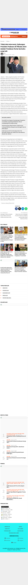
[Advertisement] (14, 14)
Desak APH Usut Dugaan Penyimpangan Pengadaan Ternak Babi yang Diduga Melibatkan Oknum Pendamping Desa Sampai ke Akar (13, 122)
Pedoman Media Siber (14, 533)
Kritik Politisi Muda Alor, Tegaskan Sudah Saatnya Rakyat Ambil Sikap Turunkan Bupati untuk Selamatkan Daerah (6, 270)
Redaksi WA (7, 526)
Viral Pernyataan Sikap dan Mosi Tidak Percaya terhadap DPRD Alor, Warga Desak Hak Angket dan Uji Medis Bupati (14, 127)
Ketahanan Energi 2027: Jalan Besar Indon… (15, 447)
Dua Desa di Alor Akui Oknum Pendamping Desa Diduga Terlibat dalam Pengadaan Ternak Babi (21, 253)
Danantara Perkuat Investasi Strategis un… (16, 458)
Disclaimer (20, 528)
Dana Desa (5, 288)
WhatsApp (21, 538)
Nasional (8, 439)
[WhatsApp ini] (26, 208)
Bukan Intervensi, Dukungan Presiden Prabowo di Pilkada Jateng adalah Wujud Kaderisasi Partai (21, 215)
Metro (13, 433)
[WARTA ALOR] (14, 32)
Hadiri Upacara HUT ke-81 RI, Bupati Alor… (15, 486)
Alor (8, 433)
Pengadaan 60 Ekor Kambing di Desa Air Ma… (16, 436)
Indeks (20, 526)
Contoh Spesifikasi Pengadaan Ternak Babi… (16, 492)
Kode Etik (7, 528)
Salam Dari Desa (10, 434)
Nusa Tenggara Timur (19, 433)
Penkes (8, 483)
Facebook (8, 538)
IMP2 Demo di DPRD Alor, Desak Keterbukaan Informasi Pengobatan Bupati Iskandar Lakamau (21, 269)
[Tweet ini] (19, 208)
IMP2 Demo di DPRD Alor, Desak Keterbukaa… (14, 499)
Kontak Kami (20, 531)
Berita (10, 433)
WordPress (8, 540)
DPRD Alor (5, 295)
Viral (14, 434)
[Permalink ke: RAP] (2, 54)
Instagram (21, 540)
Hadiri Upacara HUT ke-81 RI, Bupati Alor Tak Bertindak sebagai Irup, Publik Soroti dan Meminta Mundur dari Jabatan (13, 132)
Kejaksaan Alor (6, 293)
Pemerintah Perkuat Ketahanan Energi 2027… (16, 442)
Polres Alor (6, 290)
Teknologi (15, 483)
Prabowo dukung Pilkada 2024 (7, 203)
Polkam (11, 483)
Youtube (14, 542)
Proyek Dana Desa (7, 298)
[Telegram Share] (22, 208)
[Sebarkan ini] (16, 208)
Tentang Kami (7, 531)
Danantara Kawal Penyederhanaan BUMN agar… (15, 453)
